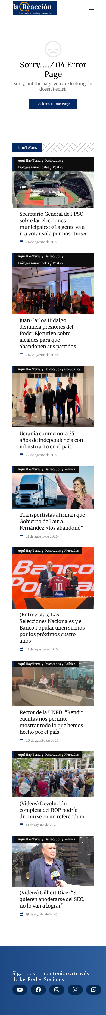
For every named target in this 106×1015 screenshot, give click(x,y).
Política (58, 167)
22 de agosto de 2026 (41, 455)
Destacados (53, 160)
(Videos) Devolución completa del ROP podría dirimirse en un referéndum (52, 810)
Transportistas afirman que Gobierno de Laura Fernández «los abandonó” (52, 521)
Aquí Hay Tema (29, 160)
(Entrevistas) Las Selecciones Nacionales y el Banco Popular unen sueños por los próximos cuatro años (52, 628)
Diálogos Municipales (33, 167)
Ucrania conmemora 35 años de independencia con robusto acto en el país (51, 440)
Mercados (71, 551)
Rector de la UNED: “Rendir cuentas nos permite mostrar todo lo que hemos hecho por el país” (51, 722)
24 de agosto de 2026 (41, 242)
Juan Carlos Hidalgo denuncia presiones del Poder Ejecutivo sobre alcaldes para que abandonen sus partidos (48, 333)
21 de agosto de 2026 (41, 536)
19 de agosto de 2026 (41, 825)
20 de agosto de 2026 (41, 740)
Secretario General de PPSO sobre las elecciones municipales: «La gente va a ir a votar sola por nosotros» (53, 224)
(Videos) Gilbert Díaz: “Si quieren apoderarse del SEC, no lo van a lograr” (52, 899)
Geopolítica (72, 369)
